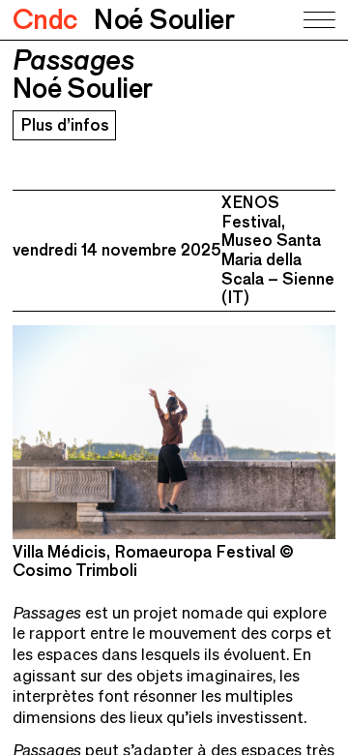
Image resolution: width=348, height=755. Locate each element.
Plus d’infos (64, 125)
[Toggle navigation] (318, 20)
